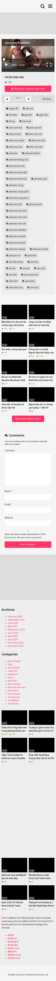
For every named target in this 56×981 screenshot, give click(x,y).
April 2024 (13, 639)
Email (8, 504)
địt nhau (12, 115)
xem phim (30, 281)
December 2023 (16, 642)
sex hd (11, 268)
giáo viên (43, 115)
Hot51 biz (13, 945)
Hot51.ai (12, 938)
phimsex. (32, 255)
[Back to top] (50, 974)
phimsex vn (14, 255)
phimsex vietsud (16, 242)
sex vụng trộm (30, 274)
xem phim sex (15, 287)
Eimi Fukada (14, 667)
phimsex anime (32, 153)
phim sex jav (14, 134)
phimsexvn (13, 690)
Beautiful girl (14, 661)
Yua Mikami (13, 700)
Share (48, 99)
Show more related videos (28, 418)
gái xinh (28, 115)
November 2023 (15, 646)
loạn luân (26, 121)
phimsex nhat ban (17, 179)
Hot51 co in (14, 948)
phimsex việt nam (17, 217)
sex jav (26, 268)
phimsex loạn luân (17, 172)
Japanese (13, 674)
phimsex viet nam (17, 211)
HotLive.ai (13, 941)
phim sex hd (35, 127)
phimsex (12, 153)
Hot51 (5, 918)
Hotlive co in (14, 955)
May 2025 (12, 626)
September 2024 (16, 629)
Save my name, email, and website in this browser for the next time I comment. (25, 536)
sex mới (40, 268)
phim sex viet (15, 147)
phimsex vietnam (17, 230)
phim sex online (16, 140)
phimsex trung (15, 185)
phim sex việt (38, 140)
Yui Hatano (13, 703)
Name (8, 491)
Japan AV (13, 108)
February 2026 (15, 616)
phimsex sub (40, 179)
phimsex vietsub (16, 236)
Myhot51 (12, 951)
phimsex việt (15, 204)
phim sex (12, 681)
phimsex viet (35, 204)
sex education (15, 262)
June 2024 (13, 633)
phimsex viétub (40, 249)
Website (9, 517)
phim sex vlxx (36, 147)
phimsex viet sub (17, 223)
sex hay (34, 262)
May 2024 (12, 636)
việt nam (13, 281)
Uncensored (14, 694)
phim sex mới (35, 134)
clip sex (29, 108)
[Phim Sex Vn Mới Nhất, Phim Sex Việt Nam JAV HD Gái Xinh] (25, 5)
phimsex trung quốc (18, 191)
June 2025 (13, 623)
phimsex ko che (16, 166)
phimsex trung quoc (18, 198)
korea (10, 677)
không (11, 121)
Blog (10, 664)
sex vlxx (12, 274)
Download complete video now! (29, 88)
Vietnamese (14, 697)
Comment (10, 450)
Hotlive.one (14, 958)
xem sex (34, 287)
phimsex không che (18, 159)
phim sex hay (15, 127)
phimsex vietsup (16, 249)
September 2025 (16, 620)
